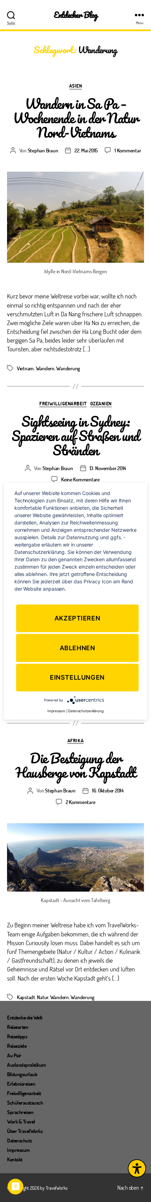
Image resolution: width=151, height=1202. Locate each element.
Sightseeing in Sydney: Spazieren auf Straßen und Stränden (75, 435)
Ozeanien (101, 403)
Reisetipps (17, 1036)
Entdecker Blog (76, 15)
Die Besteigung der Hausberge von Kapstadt (75, 765)
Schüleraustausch (25, 1102)
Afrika (75, 740)
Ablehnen (77, 648)
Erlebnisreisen (21, 1083)
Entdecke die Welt (24, 1017)
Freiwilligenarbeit (62, 403)
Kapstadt (26, 997)
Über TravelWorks (24, 1130)
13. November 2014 (108, 468)
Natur (42, 997)
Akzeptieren (77, 618)
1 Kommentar (127, 150)
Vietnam (25, 368)
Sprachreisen (20, 1111)
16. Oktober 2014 (108, 790)
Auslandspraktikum (26, 1064)
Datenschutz (19, 1140)
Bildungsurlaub (22, 1074)
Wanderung (68, 368)
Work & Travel (21, 1121)
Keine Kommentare (80, 479)
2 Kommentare (81, 801)
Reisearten (17, 1026)
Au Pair (14, 1055)
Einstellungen (77, 677)
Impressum (18, 1149)
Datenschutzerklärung (86, 711)
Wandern (45, 368)
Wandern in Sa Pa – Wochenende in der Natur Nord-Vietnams (75, 117)
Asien (75, 86)
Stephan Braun (43, 150)
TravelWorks (56, 1187)
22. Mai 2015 (86, 150)
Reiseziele (16, 1045)
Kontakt (14, 1159)
